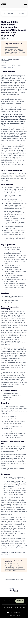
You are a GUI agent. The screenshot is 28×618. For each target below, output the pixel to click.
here (5, 549)
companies (10, 13)
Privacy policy (10, 594)
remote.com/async (8, 451)
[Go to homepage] (3, 4)
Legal (18, 615)
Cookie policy (18, 594)
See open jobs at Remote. (11, 47)
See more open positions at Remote (14, 579)
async (23, 421)
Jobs (16, 607)
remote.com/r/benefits (18, 408)
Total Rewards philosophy (14, 311)
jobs (3, 13)
